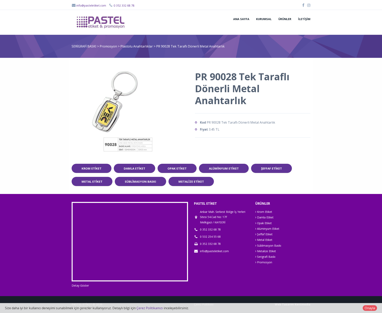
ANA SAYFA (241, 19)
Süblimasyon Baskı (140, 181)
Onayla (370, 308)
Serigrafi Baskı (265, 257)
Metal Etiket (92, 181)
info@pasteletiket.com (91, 5)
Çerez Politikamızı (149, 308)
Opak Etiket (177, 168)
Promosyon (109, 46)
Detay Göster (80, 285)
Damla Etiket (134, 168)
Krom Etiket (91, 168)
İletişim (304, 19)
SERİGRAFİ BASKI (84, 46)
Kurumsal (264, 19)
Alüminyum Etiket (224, 168)
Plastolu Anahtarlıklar (137, 46)
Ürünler (284, 19)
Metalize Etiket (191, 181)
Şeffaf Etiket (271, 168)
